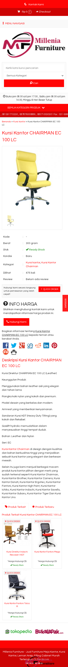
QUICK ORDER (50, 289)
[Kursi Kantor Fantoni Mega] (47, 534)
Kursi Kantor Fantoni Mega (47, 552)
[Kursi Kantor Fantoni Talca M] (17, 585)
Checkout (44, 11)
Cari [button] (35, 83)
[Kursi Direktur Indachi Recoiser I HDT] (17, 534)
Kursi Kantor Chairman (16, 449)
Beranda (6, 121)
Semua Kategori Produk (24, 107)
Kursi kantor (19, 121)
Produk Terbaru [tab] (44, 507)
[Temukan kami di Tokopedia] (19, 631)
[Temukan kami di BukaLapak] (49, 631)
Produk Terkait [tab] (17, 507)
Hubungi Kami (17, 322)
